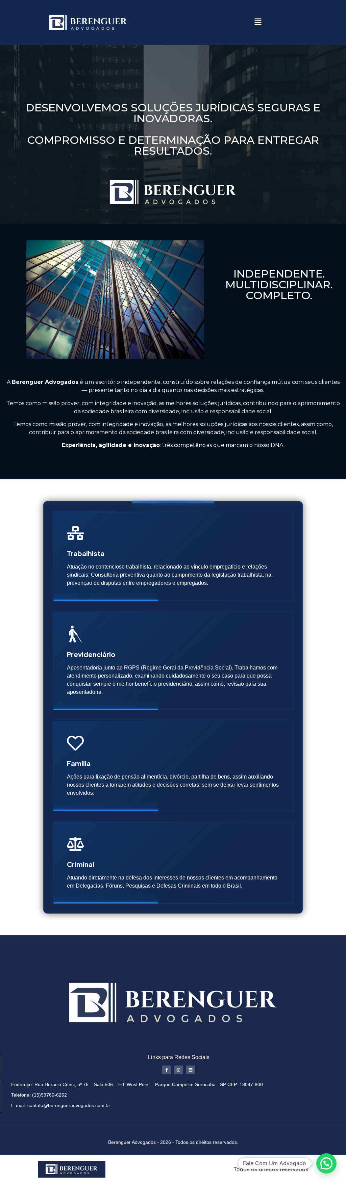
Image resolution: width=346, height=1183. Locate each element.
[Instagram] (178, 1070)
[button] (257, 22)
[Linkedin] (190, 1070)
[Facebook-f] (166, 1070)
